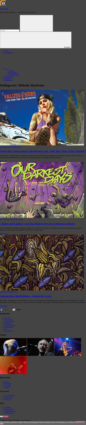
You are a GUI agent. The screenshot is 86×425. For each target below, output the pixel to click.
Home (6, 51)
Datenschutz (8, 80)
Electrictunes (4, 9)
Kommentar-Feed (10, 411)
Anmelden (7, 407)
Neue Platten (8, 53)
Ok (77, 422)
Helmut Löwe (16, 147)
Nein (79, 422)
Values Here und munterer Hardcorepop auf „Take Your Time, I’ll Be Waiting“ (43, 151)
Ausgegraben (8, 319)
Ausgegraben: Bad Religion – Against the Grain (25, 296)
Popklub (7, 387)
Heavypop (7, 383)
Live (5, 69)
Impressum (7, 78)
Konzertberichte (13, 74)
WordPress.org (9, 413)
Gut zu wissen (9, 76)
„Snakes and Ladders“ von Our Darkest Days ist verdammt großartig (37, 223)
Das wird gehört (9, 395)
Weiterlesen (4, 161)
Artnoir (6, 382)
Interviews (7, 323)
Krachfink (7, 385)
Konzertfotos (12, 73)
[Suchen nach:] (10, 30)
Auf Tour (11, 71)
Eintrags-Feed (8, 409)
